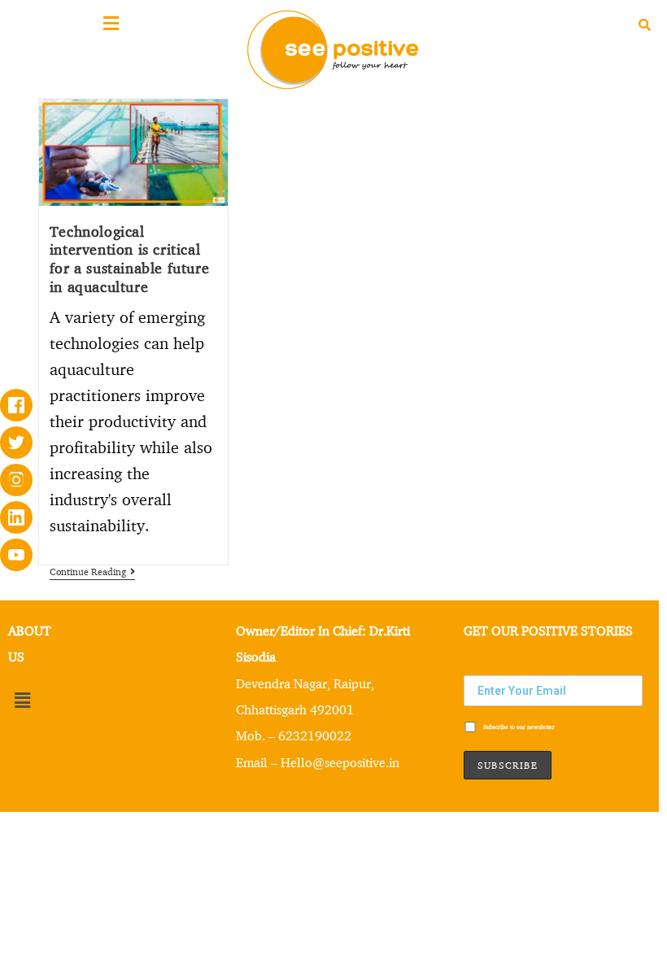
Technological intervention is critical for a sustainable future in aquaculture (129, 258)
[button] (22, 701)
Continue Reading (92, 572)
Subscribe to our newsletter (518, 727)
